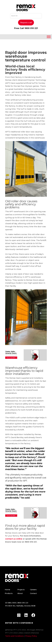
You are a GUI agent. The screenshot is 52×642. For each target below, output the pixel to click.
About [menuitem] (20, 593)
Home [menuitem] (7, 590)
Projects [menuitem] (21, 590)
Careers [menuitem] (33, 590)
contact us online (14, 539)
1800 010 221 (31, 28)
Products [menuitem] (9, 593)
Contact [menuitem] (33, 593)
